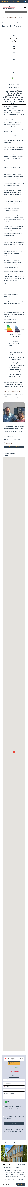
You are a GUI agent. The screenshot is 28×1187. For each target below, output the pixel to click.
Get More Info (15, 1063)
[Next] (25, 1153)
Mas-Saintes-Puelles (12, 17)
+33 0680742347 (9, 443)
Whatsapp (15, 1067)
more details (20, 1184)
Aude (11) (3, 17)
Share (15, 1076)
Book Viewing (15, 1072)
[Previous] (3, 1153)
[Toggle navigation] (25, 7)
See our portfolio (14, 447)
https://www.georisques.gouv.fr (12, 391)
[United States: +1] (5, 1087)
